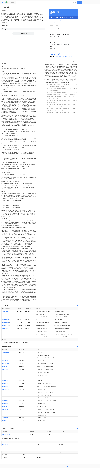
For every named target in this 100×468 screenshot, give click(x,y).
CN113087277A (5, 334)
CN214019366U (5, 406)
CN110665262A (5, 397)
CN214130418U (5, 357)
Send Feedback (40, 466)
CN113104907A (5, 336)
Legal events (61, 53)
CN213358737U (5, 355)
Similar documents (68, 53)
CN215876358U (5, 417)
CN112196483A (5, 322)
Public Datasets (48, 466)
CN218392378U (5, 420)
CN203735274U (5, 395)
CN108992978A (5, 409)
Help (67, 466)
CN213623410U (5, 412)
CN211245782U (5, 375)
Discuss (70, 56)
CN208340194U (5, 352)
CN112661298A (5, 328)
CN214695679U (5, 415)
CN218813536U (5, 386)
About (33, 466)
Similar (71, 17)
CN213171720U (5, 400)
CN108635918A (5, 369)
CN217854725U (5, 392)
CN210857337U (5, 383)
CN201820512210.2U (6, 434)
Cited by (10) (55, 53)
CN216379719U (5, 377)
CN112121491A (5, 319)
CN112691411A (5, 331)
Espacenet (58, 56)
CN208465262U (5, 360)
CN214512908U (5, 366)
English (59, 20)
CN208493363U (5, 389)
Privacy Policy (61, 466)
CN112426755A (5, 325)
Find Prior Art (64, 17)
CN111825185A (5, 314)
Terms (55, 466)
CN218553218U (5, 372)
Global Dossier (64, 56)
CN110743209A (5, 311)
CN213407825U (5, 380)
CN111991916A (5, 316)
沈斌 (55, 22)
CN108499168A (5, 363)
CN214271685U (5, 403)
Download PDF (55, 17)
